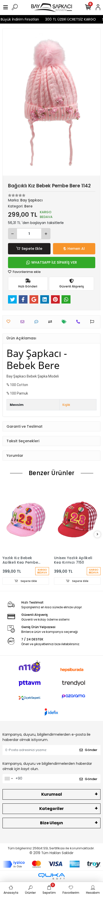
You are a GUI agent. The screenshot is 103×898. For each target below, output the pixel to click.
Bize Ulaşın (51, 823)
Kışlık (66, 404)
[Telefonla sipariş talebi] (79, 322)
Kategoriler (51, 808)
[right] (97, 534)
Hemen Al (76, 248)
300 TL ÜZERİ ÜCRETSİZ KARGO (67, 19)
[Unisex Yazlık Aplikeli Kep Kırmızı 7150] (77, 518)
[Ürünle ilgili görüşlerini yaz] (37, 322)
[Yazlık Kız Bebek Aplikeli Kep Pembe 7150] (25, 518)
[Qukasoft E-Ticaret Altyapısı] (51, 876)
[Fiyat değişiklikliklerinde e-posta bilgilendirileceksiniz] (65, 322)
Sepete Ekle (32, 248)
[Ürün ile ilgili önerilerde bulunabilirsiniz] (93, 322)
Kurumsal (51, 794)
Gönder (91, 749)
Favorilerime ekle (26, 271)
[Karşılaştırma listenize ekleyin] (51, 322)
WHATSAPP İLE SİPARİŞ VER (54, 262)
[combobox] (8, 778)
